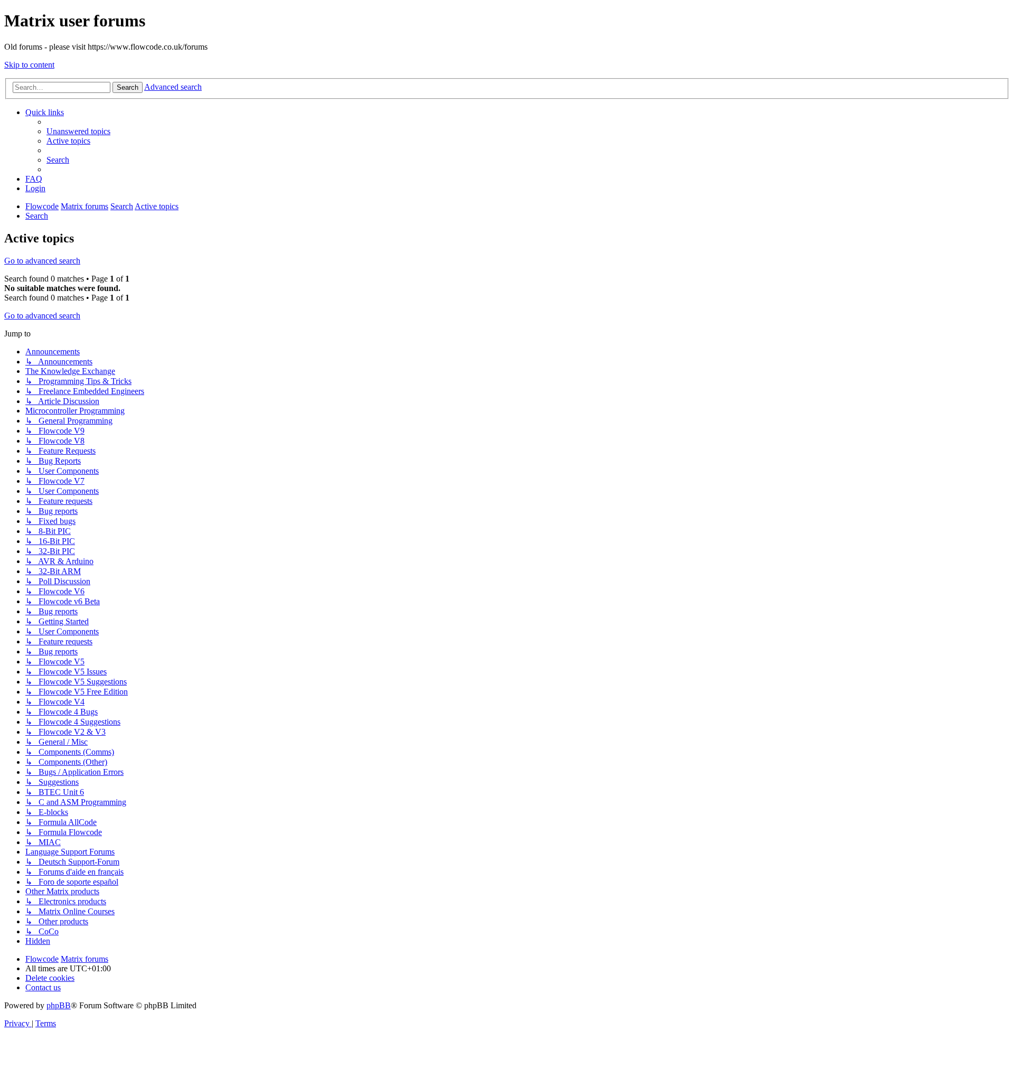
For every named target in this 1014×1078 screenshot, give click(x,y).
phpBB (58, 1005)
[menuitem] (78, 131)
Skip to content (29, 64)
